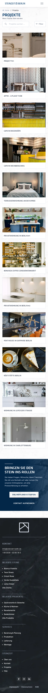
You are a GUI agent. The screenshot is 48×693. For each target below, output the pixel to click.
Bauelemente (9, 610)
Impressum (14, 687)
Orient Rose (9, 576)
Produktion (8, 637)
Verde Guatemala (11, 580)
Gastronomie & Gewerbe (14, 603)
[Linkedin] (29, 679)
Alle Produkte (8, 618)
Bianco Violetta (10, 568)
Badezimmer (9, 614)
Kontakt (7, 663)
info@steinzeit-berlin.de (11, 549)
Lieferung (8, 641)
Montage (7, 644)
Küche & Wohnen (11, 606)
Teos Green (9, 572)
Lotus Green (9, 584)
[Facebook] (19, 679)
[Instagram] (24, 679)
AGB (37, 687)
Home (7, 10)
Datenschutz (26, 687)
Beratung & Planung (12, 633)
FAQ (5, 671)
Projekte (7, 667)
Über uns (8, 659)
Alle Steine (7, 588)
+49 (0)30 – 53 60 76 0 (11, 553)
